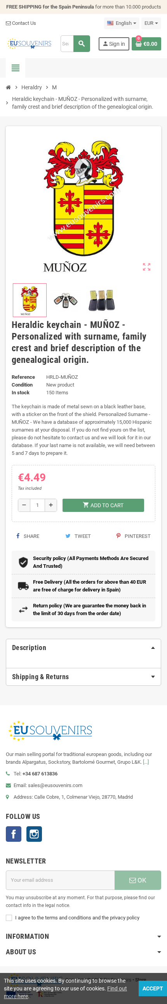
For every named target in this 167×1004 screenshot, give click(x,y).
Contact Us (23, 23)
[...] (146, 762)
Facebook (13, 834)
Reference (23, 377)
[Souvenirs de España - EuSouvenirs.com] (29, 43)
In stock (21, 392)
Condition (22, 385)
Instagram (34, 834)
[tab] (83, 647)
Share (31, 536)
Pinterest (137, 536)
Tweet (82, 536)
